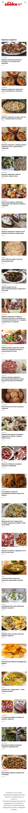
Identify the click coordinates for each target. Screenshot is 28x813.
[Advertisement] (14, 23)
